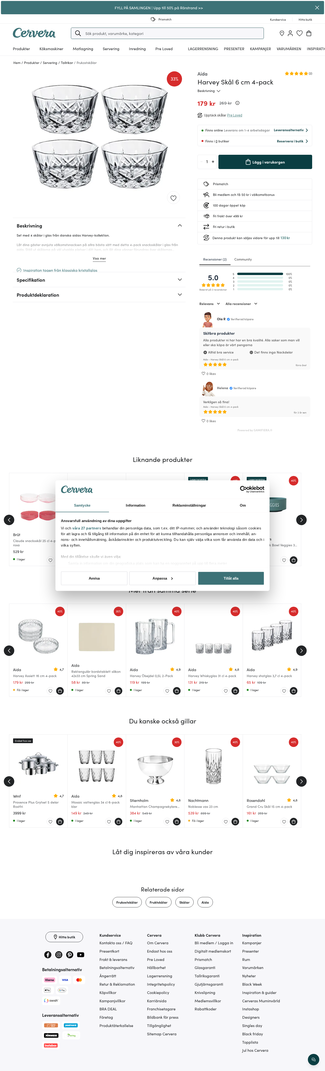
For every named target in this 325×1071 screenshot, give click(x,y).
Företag (106, 1017)
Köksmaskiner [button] (51, 48)
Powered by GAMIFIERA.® (254, 430)
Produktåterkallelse (116, 1025)
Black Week (252, 984)
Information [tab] (135, 505)
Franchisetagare (161, 1008)
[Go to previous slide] (9, 520)
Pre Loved (164, 48)
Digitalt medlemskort (213, 951)
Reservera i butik (290, 141)
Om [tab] (243, 505)
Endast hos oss (159, 951)
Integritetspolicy (161, 984)
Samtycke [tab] (82, 505)
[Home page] (34, 36)
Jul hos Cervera (255, 1050)
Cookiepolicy (158, 992)
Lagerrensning (203, 48)
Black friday (252, 1033)
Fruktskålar (158, 902)
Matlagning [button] (83, 48)
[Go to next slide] (301, 520)
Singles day (252, 1025)
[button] (78, 33)
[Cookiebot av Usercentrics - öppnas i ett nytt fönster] (243, 489)
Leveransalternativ (289, 129)
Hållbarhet (156, 967)
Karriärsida (157, 1000)
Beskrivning (206, 90)
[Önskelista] (299, 33)
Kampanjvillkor (112, 1000)
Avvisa (94, 578)
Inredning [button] (137, 48)
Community (243, 259)
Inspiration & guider (259, 992)
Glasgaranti (205, 967)
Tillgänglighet (159, 1025)
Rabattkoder (206, 1008)
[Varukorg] (308, 33)
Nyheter (249, 975)
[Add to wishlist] (173, 197)
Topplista (250, 1042)
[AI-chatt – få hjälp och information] (313, 1059)
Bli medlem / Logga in (214, 942)
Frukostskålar (127, 902)
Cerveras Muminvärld (261, 1000)
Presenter (250, 951)
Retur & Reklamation (117, 984)
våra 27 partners (86, 528)
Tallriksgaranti (207, 975)
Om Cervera (157, 942)
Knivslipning (205, 992)
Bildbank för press (162, 1017)
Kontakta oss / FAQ (116, 942)
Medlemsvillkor (208, 1000)
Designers (251, 1017)
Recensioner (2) (215, 259)
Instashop (250, 1008)
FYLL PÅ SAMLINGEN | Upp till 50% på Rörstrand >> (159, 7)
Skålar (184, 902)
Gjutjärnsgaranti (209, 984)
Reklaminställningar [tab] (189, 505)
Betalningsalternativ (116, 967)
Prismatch (203, 959)
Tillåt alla (231, 578)
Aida (205, 902)
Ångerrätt (107, 975)
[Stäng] (317, 7)
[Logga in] (290, 33)
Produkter (21, 48)
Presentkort (109, 951)
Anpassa (160, 578)
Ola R (221, 318)
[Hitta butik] (282, 33)
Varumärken (289, 48)
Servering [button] (111, 48)
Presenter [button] (234, 48)
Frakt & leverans (113, 959)
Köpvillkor (107, 992)
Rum (246, 959)
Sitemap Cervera (162, 1033)
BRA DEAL (108, 1008)
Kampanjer (260, 48)
